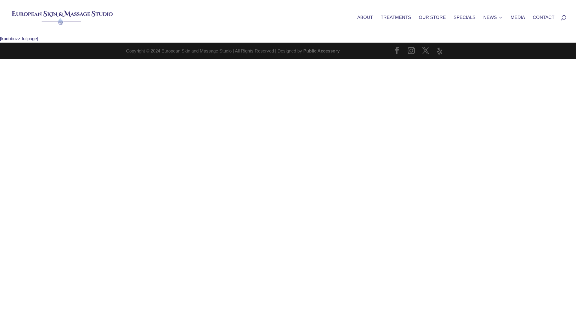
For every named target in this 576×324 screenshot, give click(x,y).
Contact (543, 17)
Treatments (396, 17)
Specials (465, 17)
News (490, 17)
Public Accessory (321, 50)
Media (518, 17)
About (365, 17)
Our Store (432, 17)
